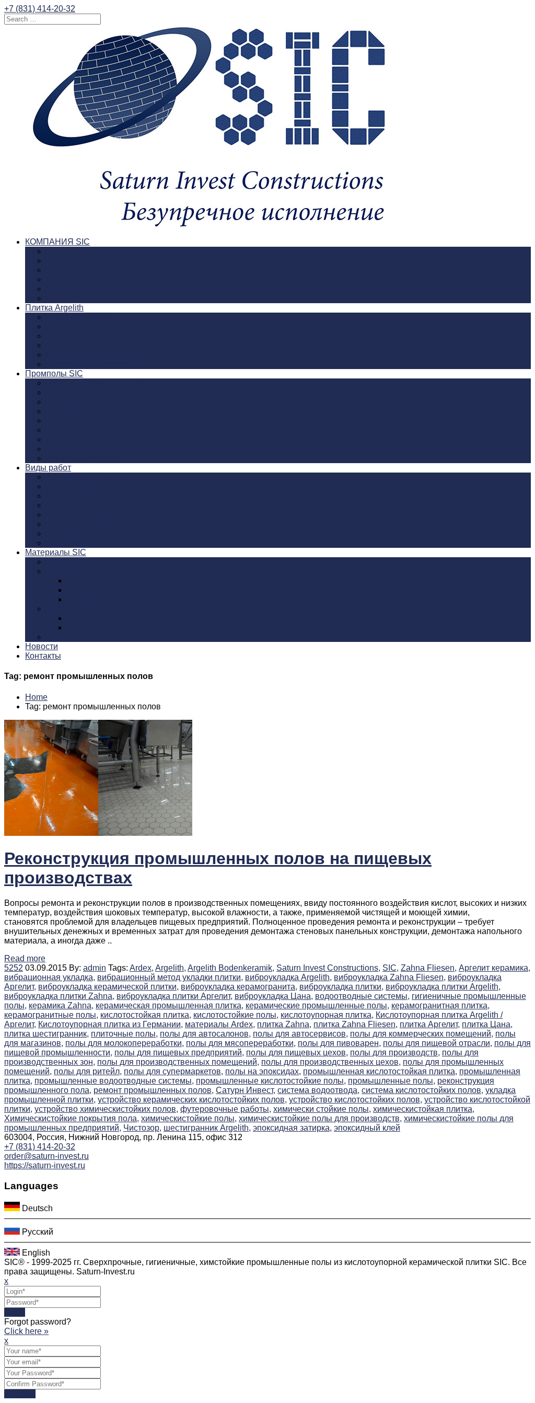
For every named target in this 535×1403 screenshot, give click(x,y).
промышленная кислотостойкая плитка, (380, 1071)
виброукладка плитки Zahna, (59, 996)
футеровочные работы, (225, 1109)
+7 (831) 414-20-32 (39, 8)
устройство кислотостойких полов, (355, 1099)
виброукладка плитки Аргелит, (174, 996)
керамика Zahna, (61, 1005)
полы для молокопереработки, (124, 1043)
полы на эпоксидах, (263, 1071)
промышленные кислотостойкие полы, (271, 1080)
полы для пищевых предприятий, (179, 1052)
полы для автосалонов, (205, 1033)
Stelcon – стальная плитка (117, 627)
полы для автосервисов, (300, 1033)
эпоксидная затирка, (292, 1127)
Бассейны (65, 533)
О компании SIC (77, 251)
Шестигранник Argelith (89, 326)
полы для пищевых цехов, (297, 1052)
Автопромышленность (89, 448)
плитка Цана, (487, 1024)
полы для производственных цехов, (331, 1061)
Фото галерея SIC (80, 298)
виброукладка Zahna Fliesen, (390, 977)
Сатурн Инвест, (245, 1090)
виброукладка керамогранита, (239, 986)
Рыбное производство (89, 420)
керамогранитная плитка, (440, 1005)
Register (20, 1393)
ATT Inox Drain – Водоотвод (120, 589)
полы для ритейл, (88, 1071)
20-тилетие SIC (75, 260)
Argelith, (170, 967)
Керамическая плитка (88, 608)
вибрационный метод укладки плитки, (170, 977)
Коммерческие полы (85, 458)
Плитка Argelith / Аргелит (114, 618)
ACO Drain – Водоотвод (113, 580)
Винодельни (69, 411)
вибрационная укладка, (49, 977)
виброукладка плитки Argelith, (443, 986)
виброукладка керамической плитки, (108, 986)
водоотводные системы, (362, 996)
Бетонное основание (86, 495)
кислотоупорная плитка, (327, 1014)
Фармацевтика (74, 439)
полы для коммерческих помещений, (421, 1033)
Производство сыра (84, 392)
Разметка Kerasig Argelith (94, 354)
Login (14, 1312)
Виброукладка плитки (87, 514)
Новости (41, 646)
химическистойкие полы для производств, (320, 1118)
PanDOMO (66, 542)
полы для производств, (395, 1052)
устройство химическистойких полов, (106, 1109)
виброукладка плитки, (341, 986)
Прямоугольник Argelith (91, 335)
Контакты (43, 655)
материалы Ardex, (220, 1024)
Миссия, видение (79, 270)
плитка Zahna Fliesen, (355, 1024)
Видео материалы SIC (89, 288)
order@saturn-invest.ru (46, 1156)
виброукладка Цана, (274, 996)
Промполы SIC (54, 373)
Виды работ (48, 467)
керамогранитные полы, (51, 1014)
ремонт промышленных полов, (154, 1090)
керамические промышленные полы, (317, 1005)
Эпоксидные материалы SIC (101, 561)
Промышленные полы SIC (97, 279)
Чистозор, (142, 1127)
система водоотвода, (318, 1090)
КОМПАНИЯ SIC (57, 241)
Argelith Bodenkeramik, (231, 967)
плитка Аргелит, (430, 1024)
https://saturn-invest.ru (44, 1165)
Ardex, (142, 967)
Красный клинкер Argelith (95, 345)
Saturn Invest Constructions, (328, 967)
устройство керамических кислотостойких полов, (192, 1099)
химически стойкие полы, (322, 1109)
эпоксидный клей (367, 1127)
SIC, (390, 967)
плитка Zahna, (284, 1024)
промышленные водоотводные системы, (114, 1080)
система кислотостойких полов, (422, 1090)
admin (94, 967)
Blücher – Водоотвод (107, 599)
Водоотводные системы (92, 505)
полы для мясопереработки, (241, 1043)
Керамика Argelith (80, 317)
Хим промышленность (89, 430)
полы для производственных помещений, (178, 1061)
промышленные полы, (391, 1080)
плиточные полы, (124, 1033)
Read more (24, 958)
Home (36, 697)
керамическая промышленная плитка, (169, 1005)
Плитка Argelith (54, 307)
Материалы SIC (55, 552)
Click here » (26, 1331)
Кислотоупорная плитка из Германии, (110, 1024)
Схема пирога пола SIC (91, 524)
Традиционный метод (87, 477)
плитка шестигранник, (46, 1033)
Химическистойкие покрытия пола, (71, 1118)
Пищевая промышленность (99, 382)
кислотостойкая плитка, (145, 1014)
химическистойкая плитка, (423, 1109)
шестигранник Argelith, (207, 1127)
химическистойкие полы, (189, 1118)
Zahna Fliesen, (429, 967)
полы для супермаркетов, (173, 1071)
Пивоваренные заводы (91, 401)
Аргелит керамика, (494, 967)
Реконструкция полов (87, 486)
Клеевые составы (80, 636)
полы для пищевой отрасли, (437, 1043)
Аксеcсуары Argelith (84, 364)
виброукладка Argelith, (288, 977)
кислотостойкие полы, (235, 1014)
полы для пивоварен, (339, 1043)
